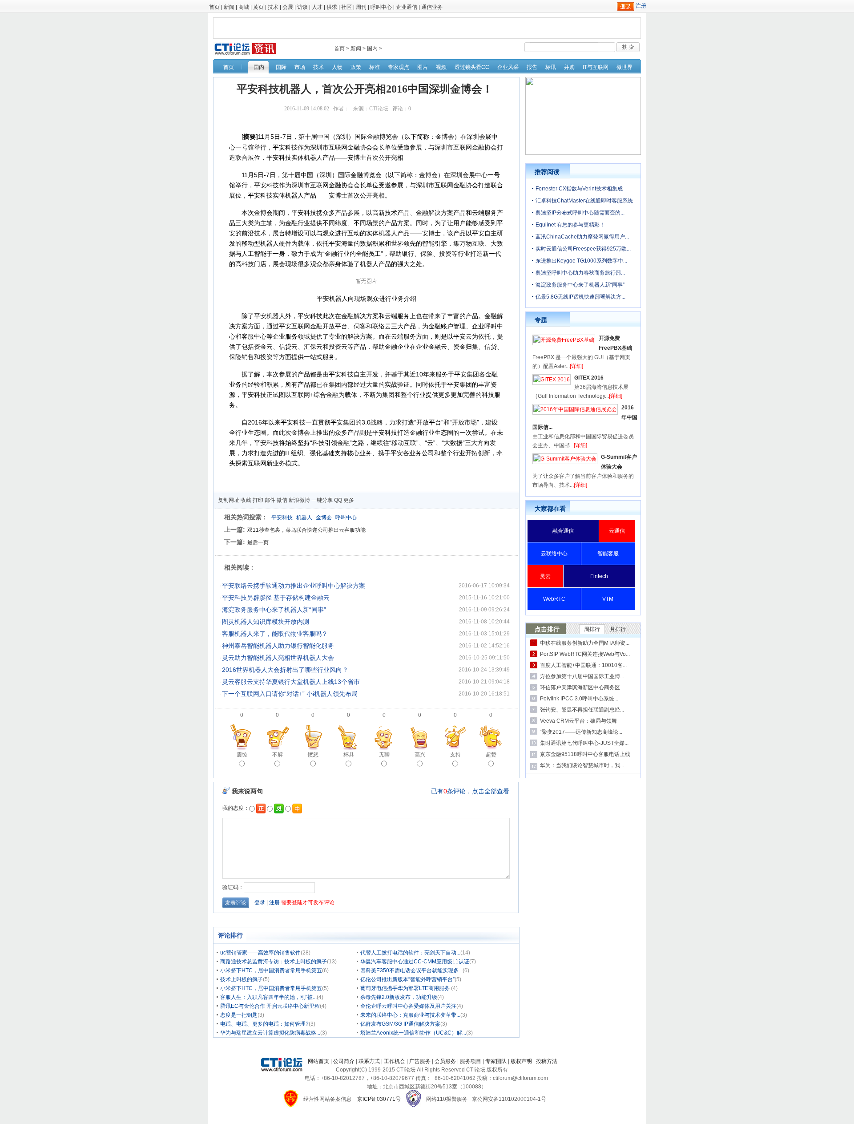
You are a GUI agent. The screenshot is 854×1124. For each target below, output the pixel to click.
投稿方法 (546, 1061)
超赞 (491, 755)
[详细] (576, 366)
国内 (372, 48)
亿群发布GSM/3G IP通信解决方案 (400, 1024)
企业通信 (406, 7)
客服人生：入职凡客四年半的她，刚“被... (268, 997)
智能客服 (608, 553)
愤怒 (313, 755)
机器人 (304, 517)
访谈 (302, 7)
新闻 (229, 7)
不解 (277, 755)
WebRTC (554, 599)
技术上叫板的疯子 (241, 979)
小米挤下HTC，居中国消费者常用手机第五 (271, 970)
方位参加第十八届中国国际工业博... (582, 676)
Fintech (599, 576)
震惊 (242, 755)
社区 (346, 7)
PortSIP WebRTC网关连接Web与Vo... (585, 654)
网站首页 (318, 1061)
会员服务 (445, 1061)
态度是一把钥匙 (239, 1015)
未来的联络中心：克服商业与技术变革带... (410, 1015)
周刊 (361, 7)
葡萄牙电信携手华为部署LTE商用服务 (405, 988)
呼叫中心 (381, 7)
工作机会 (394, 1061)
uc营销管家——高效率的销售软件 (260, 953)
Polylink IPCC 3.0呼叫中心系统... (579, 698)
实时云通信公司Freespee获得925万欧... (583, 249)
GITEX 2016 (589, 378)
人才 (317, 7)
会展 (287, 7)
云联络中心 (554, 553)
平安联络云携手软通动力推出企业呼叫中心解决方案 (293, 585)
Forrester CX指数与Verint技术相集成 (579, 189)
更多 (348, 500)
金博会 (324, 517)
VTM (607, 599)
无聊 (384, 755)
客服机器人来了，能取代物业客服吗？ (275, 633)
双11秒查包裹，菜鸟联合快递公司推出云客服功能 (306, 530)
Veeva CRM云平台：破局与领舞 (578, 721)
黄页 (258, 7)
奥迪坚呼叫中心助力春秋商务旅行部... (580, 273)
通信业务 (432, 7)
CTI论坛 (378, 108)
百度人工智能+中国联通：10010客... (583, 665)
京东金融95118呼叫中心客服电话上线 (585, 754)
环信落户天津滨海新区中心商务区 (580, 687)
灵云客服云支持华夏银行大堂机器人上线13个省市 (291, 681)
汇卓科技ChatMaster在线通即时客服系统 (584, 201)
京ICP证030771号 (379, 1099)
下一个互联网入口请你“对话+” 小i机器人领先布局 (290, 693)
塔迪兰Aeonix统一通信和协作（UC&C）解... (413, 1033)
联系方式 (369, 1061)
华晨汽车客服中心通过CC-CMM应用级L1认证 (414, 961)
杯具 (348, 755)
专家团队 (496, 1061)
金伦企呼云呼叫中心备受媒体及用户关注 (408, 1006)
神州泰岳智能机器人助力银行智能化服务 (278, 645)
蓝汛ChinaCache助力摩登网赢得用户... (582, 237)
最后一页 (258, 542)
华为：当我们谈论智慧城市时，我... (582, 765)
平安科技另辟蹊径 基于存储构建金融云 (276, 597)
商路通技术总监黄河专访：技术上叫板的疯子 (273, 961)
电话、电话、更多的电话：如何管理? (264, 1024)
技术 (273, 7)
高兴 (420, 755)
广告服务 (420, 1061)
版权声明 (521, 1061)
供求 (331, 7)
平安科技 (282, 517)
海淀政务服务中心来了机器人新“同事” (274, 609)
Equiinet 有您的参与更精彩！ (570, 225)
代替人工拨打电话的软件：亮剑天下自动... (410, 953)
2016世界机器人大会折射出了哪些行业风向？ (285, 669)
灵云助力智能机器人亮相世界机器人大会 (278, 657)
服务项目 (470, 1061)
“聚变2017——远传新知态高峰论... (581, 732)
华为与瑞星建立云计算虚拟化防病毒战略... (270, 1033)
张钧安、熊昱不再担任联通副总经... (582, 710)
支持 (455, 755)
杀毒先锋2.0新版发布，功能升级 (398, 997)
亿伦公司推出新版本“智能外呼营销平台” (407, 979)
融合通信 (563, 531)
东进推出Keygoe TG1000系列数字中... (581, 261)
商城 (243, 7)
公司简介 (343, 1061)
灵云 (545, 576)
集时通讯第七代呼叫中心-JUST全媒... (584, 743)
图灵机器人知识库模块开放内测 (265, 621)
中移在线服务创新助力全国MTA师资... (584, 643)
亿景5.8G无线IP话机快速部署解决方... (580, 297)
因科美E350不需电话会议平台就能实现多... (411, 970)
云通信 (617, 531)
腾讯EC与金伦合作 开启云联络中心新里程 (270, 1006)
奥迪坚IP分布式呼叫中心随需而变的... (580, 213)
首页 (214, 7)
